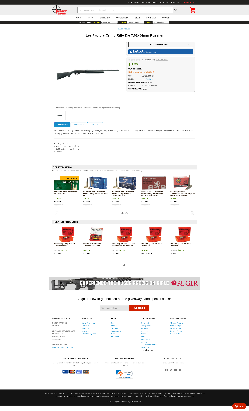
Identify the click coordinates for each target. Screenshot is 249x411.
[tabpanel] (66, 192)
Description (62, 124)
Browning (145, 323)
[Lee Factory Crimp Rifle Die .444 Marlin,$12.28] (183, 235)
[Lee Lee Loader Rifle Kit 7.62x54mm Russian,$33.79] (95, 235)
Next (192, 213)
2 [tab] (126, 213)
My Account (133, 2)
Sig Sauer (144, 331)
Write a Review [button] (162, 60)
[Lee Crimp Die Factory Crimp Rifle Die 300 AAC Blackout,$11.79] (124, 235)
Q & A (95, 124)
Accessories (122, 18)
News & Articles (88, 323)
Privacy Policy (176, 331)
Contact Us (175, 334)
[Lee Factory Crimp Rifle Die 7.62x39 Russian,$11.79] (66, 235)
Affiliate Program (89, 334)
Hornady (144, 328)
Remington (145, 347)
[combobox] (125, 10)
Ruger (143, 334)
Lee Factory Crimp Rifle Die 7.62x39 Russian (64, 244)
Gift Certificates (149, 2)
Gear (137, 18)
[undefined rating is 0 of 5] (134, 60)
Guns (78, 18)
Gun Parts (105, 18)
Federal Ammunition (149, 345)
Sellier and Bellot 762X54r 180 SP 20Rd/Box (66, 192)
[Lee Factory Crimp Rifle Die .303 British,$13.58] (154, 235)
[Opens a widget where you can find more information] (239, 406)
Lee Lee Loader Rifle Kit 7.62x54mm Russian (92, 244)
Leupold (144, 342)
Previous (57, 213)
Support (166, 18)
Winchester (145, 339)
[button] (124, 374)
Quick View (66, 183)
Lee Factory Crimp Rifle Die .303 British (151, 244)
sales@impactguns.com (62, 347)
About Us (85, 326)
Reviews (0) (79, 124)
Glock (143, 336)
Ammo (91, 18)
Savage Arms (146, 326)
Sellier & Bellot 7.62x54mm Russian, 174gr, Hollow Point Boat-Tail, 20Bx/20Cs (152, 193)
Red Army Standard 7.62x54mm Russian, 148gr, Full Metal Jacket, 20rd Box (182, 193)
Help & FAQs (175, 326)
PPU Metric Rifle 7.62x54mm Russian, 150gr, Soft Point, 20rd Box (95, 193)
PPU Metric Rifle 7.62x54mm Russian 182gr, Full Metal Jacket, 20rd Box (123, 193)
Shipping (85, 328)
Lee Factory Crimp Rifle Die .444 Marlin (181, 244)
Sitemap (85, 331)
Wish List (164, 2)
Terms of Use (175, 328)
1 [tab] (122, 213)
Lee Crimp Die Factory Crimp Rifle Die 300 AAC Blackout (123, 244)
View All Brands (147, 350)
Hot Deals (151, 18)
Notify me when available (140, 72)
